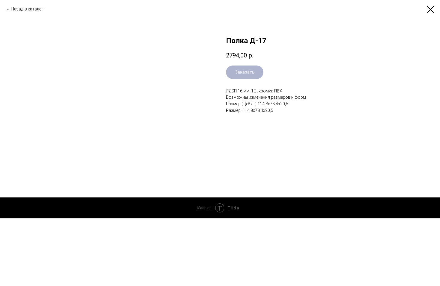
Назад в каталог (27, 9)
